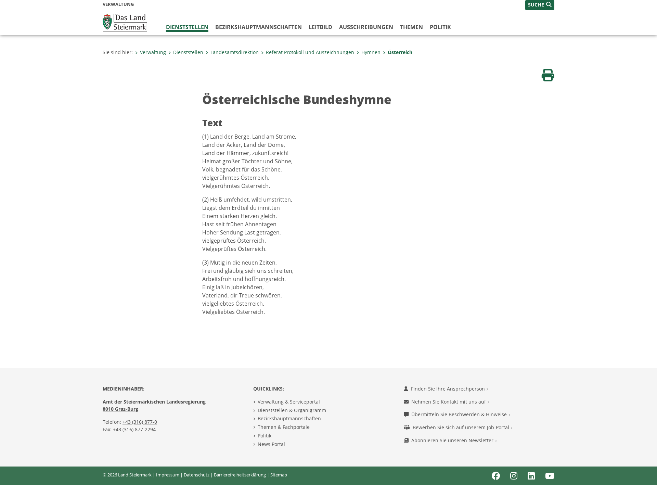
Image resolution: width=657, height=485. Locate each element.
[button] (540, 5)
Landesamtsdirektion (234, 52)
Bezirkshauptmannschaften (289, 418)
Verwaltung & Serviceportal (289, 401)
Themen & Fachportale (284, 427)
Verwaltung (153, 52)
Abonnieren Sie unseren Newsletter (453, 440)
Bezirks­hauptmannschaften (258, 27)
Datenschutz (196, 475)
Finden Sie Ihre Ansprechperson (448, 388)
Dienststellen (187, 27)
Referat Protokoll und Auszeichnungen (310, 52)
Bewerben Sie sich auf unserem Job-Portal (462, 427)
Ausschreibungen (366, 27)
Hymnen (371, 52)
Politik (440, 27)
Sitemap (278, 475)
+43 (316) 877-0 (140, 422)
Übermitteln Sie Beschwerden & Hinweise (459, 414)
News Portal (271, 444)
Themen (411, 27)
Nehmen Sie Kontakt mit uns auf (449, 401)
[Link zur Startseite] (125, 22)
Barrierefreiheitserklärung (240, 475)
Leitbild (320, 27)
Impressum (167, 475)
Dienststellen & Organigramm (292, 410)
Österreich (400, 52)
